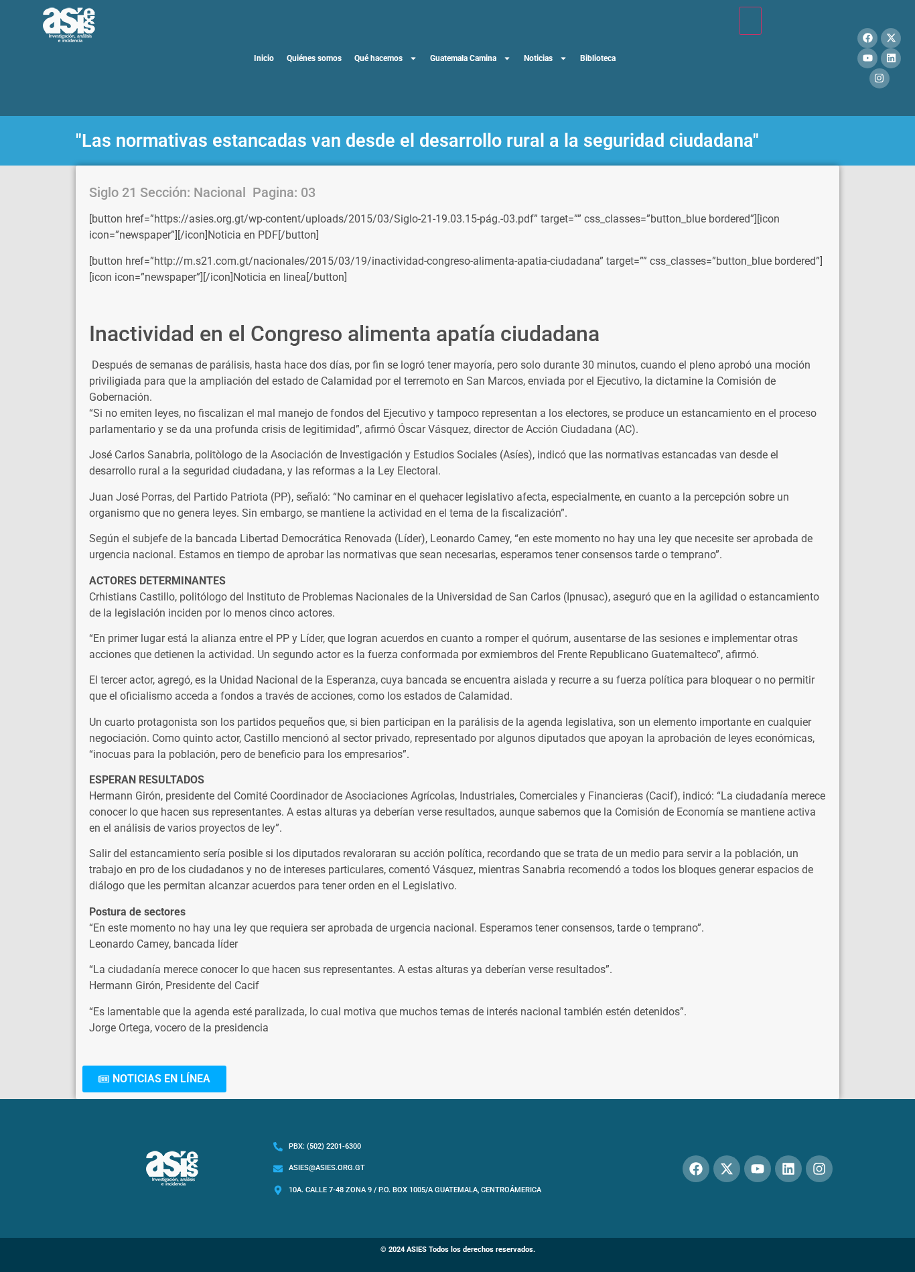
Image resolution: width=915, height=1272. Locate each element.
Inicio (264, 58)
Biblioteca (598, 58)
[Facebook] (867, 38)
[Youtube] (867, 58)
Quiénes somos (314, 58)
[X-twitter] (891, 38)
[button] (154, 1079)
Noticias (538, 58)
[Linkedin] (891, 58)
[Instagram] (879, 78)
